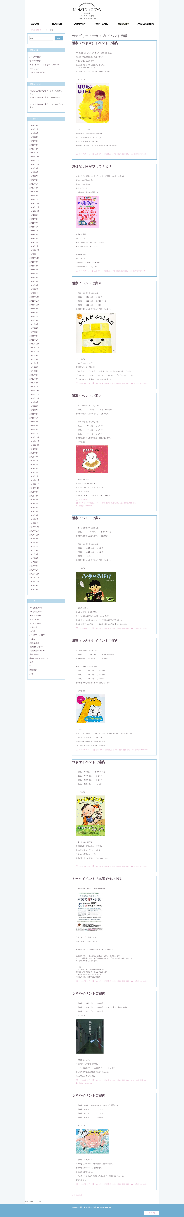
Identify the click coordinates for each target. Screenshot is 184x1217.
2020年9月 (34, 402)
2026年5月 (34, 137)
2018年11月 (34, 484)
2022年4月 (34, 328)
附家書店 (125, 154)
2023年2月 (34, 289)
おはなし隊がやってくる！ (92, 166)
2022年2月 (34, 336)
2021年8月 (34, 359)
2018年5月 (34, 507)
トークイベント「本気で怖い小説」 (98, 878)
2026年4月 (34, 141)
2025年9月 (34, 168)
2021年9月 (34, 355)
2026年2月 (34, 149)
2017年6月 (34, 550)
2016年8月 (34, 589)
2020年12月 (34, 390)
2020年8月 (34, 406)
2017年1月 (34, 570)
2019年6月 (34, 461)
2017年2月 (34, 566)
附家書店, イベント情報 (113, 154)
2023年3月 (34, 285)
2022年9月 (34, 309)
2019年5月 (34, 465)
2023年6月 (34, 274)
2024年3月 (34, 238)
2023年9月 (34, 262)
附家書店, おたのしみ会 (114, 503)
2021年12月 (34, 344)
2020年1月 (34, 433)
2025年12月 (34, 157)
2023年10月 (34, 258)
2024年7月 (34, 223)
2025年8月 (34, 172)
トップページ (29, 1201)
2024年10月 (34, 211)
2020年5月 (34, 418)
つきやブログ (35, 61)
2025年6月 (34, 180)
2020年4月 (34, 422)
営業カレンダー (36, 647)
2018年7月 (34, 500)
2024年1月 (34, 246)
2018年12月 (34, 480)
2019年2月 (34, 472)
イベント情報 (35, 615)
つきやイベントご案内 (88, 762)
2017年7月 (34, 546)
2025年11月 (34, 160)
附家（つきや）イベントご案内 (95, 43)
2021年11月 (34, 348)
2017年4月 (34, 558)
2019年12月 (34, 437)
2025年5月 (34, 184)
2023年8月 (34, 266)
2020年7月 (34, 410)
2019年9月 (34, 449)
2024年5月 (34, 231)
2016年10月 (34, 582)
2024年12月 (34, 203)
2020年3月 (34, 426)
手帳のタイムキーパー (38, 658)
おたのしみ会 (35, 623)
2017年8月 (34, 543)
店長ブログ (34, 654)
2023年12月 (34, 250)
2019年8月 (34, 453)
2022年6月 (34, 320)
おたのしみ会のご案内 (38, 91)
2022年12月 (34, 297)
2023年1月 (34, 293)
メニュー (33, 639)
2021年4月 (34, 375)
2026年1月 (34, 153)
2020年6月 (34, 414)
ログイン (152, 1213)
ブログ (38, 1201)
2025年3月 (34, 192)
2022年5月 (34, 324)
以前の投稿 (77, 1195)
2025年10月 (34, 164)
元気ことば (34, 68)
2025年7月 (34, 176)
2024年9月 (34, 215)
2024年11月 (34, 207)
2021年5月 (34, 371)
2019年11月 (34, 441)
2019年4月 (34, 468)
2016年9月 (34, 585)
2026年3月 (34, 145)
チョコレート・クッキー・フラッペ (44, 65)
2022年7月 (34, 316)
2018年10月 (34, 488)
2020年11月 (34, 394)
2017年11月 (34, 531)
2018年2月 (34, 519)
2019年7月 (34, 457)
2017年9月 (34, 539)
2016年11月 (34, 578)
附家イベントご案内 (87, 283)
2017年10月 (34, 535)
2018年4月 (34, 511)
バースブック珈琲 (37, 635)
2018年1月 (34, 523)
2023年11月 (34, 254)
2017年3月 (34, 562)
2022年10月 (34, 305)
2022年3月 (34, 332)
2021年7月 (34, 363)
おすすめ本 (34, 619)
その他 (126, 503)
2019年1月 (34, 476)
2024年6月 (34, 227)
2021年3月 (34, 379)
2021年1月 (34, 387)
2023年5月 (34, 277)
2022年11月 (34, 301)
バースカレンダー (37, 72)
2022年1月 (34, 340)
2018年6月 (34, 504)
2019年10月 (34, 445)
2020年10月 (34, 398)
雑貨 (31, 674)
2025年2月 (34, 196)
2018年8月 (34, 496)
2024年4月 (34, 235)
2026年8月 (34, 125)
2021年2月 (34, 383)
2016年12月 (34, 574)
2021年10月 (34, 351)
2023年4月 (34, 281)
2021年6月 (34, 367)
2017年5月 (34, 554)
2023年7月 (34, 270)
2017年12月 (34, 527)
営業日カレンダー (37, 651)
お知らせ (33, 627)
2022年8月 (34, 313)
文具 (31, 662)
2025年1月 (34, 199)
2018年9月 (34, 492)
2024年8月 (34, 219)
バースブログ (35, 57)
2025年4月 (34, 188)
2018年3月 (34, 515)
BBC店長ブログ (36, 608)
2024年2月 (34, 242)
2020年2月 (34, 429)
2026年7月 (34, 129)
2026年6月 (34, 133)
